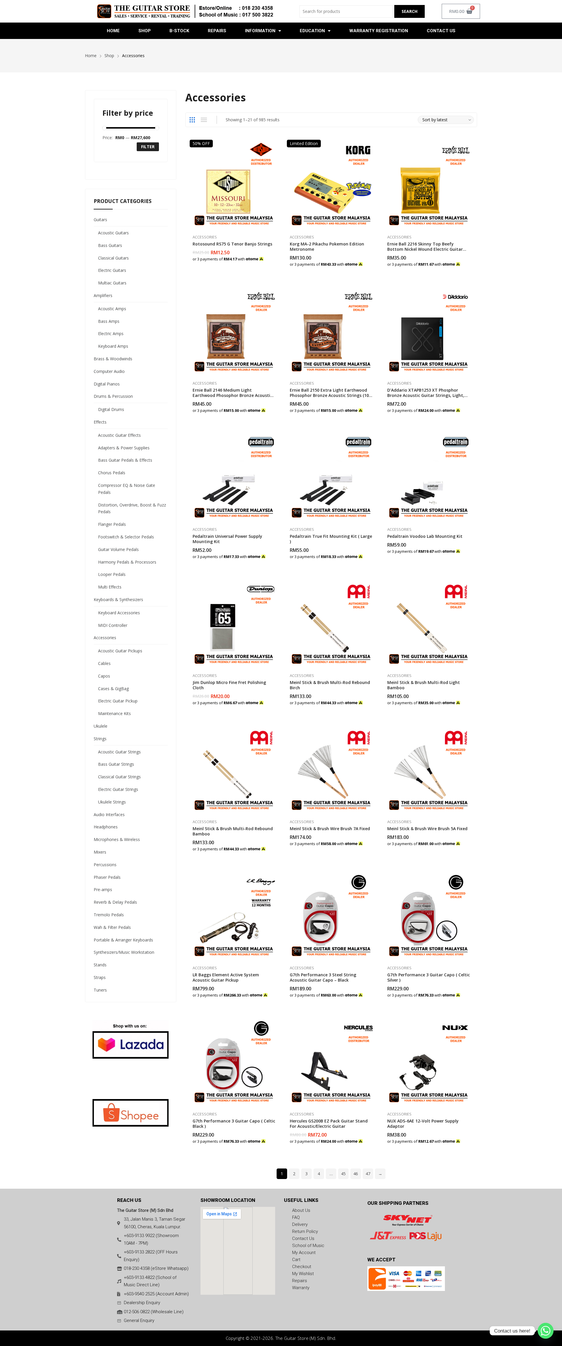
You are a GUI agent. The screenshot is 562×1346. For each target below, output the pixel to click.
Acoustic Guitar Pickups (120, 651)
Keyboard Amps (113, 346)
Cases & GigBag (113, 688)
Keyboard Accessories (119, 612)
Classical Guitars (113, 258)
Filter (148, 146)
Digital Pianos (107, 384)
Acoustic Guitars (113, 233)
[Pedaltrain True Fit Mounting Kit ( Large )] (331, 476)
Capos (104, 676)
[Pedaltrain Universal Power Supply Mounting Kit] (234, 476)
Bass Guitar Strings (116, 764)
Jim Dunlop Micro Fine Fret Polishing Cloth (229, 685)
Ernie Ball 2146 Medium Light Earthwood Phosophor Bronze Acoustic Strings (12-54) (232, 395)
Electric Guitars (112, 270)
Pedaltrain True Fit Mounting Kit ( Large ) (331, 538)
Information (260, 30)
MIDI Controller (112, 625)
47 (368, 1173)
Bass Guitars (110, 245)
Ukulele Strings (112, 802)
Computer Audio (109, 371)
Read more (372, 992)
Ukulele (100, 726)
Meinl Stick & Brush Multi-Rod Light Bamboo (423, 685)
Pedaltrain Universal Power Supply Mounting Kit (227, 538)
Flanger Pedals (112, 524)
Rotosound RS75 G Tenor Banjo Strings (232, 244)
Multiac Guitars (112, 283)
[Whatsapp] (546, 1331)
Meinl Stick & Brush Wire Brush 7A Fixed (330, 828)
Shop (144, 30)
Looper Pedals (112, 574)
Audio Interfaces (109, 814)
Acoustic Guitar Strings (119, 752)
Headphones (106, 827)
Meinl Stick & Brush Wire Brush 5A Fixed (427, 828)
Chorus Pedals (111, 472)
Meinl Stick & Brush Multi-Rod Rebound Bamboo (233, 831)
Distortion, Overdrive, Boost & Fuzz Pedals (132, 508)
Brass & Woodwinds (113, 358)
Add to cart (275, 256)
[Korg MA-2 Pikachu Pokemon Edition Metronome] (331, 184)
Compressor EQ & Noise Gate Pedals (126, 488)
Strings (100, 738)
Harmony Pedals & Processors (127, 562)
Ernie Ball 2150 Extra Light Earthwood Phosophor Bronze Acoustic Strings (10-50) (330, 395)
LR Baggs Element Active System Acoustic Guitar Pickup (226, 977)
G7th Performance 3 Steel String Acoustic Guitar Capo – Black (323, 977)
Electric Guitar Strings (118, 789)
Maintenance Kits (114, 713)
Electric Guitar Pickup (118, 701)
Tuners (100, 990)
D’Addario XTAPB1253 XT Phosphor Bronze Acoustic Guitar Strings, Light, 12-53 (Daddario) (425, 395)
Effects (100, 422)
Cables (104, 663)
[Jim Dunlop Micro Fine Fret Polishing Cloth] (234, 623)
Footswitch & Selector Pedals (126, 537)
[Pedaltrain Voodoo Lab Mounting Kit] (428, 476)
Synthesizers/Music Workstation (124, 952)
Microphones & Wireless (117, 839)
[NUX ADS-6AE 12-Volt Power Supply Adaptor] (428, 1061)
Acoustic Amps (112, 308)
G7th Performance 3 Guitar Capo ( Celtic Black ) (234, 1123)
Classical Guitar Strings (119, 776)
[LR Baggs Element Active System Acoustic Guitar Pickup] (234, 915)
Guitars (100, 219)
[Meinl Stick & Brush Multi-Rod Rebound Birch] (331, 623)
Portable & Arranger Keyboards (123, 940)
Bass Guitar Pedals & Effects (125, 460)
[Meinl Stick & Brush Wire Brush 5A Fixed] (428, 769)
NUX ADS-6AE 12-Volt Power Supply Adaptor (423, 1123)
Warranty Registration (378, 30)
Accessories (205, 237)
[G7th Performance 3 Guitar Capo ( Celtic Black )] (234, 1061)
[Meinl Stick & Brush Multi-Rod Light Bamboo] (428, 623)
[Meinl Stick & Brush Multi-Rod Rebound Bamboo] (234, 769)
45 (343, 1173)
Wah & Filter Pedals (112, 927)
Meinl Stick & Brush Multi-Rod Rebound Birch (330, 685)
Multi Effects (109, 587)
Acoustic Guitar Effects (119, 435)
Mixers (100, 852)
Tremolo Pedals (109, 914)
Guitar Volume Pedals (118, 549)
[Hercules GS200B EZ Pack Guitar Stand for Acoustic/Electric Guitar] (331, 1061)
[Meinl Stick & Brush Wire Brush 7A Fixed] (331, 769)
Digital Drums (111, 409)
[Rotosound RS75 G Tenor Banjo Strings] (234, 184)
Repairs (217, 30)
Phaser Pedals (107, 877)
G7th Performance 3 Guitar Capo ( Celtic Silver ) (428, 977)
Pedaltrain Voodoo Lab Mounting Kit (424, 536)
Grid (192, 120)
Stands (100, 965)
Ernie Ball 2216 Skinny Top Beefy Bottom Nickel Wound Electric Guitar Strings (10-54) (425, 249)
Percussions (105, 864)
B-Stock (179, 30)
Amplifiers (103, 295)
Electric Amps (111, 333)
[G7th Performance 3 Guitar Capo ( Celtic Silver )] (428, 915)
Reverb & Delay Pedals (115, 902)
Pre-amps (103, 889)
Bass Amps (108, 321)
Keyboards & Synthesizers (118, 599)
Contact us (441, 30)
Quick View (275, 145)
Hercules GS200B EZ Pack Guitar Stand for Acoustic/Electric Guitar (329, 1123)
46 (355, 1173)
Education (312, 30)
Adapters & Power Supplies (124, 448)
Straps (100, 977)
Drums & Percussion (113, 396)
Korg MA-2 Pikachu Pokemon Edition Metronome (327, 246)
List (204, 120)
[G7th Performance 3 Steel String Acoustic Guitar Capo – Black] (331, 915)
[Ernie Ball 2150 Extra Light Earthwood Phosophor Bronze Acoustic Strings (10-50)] (331, 330)
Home (113, 30)
